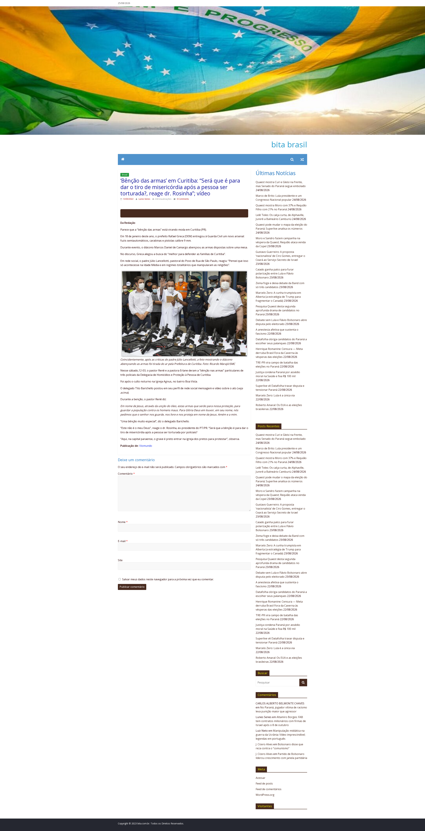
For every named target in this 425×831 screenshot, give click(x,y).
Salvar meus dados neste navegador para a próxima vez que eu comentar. (168, 579)
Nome (123, 522)
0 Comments (182, 199)
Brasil (124, 174)
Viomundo (145, 446)
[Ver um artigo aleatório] (302, 159)
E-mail (123, 541)
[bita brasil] (212, 8)
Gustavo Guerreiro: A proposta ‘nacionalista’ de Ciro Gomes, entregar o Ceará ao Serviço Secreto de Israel (280, 256)
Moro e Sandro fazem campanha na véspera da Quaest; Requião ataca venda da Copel (281, 242)
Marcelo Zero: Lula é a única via (275, 395)
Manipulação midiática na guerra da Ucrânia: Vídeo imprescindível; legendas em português (280, 734)
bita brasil (289, 144)
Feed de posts (264, 783)
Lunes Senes (145, 199)
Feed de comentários (268, 789)
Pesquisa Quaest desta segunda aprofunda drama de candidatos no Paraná (277, 310)
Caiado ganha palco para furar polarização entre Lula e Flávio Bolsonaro (275, 273)
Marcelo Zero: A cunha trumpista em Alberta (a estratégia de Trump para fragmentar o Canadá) (278, 297)
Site (120, 560)
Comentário (126, 473)
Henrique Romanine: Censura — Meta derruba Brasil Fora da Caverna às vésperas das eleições (279, 353)
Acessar (260, 778)
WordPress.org (265, 795)
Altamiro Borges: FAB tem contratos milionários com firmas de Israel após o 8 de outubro (281, 721)
